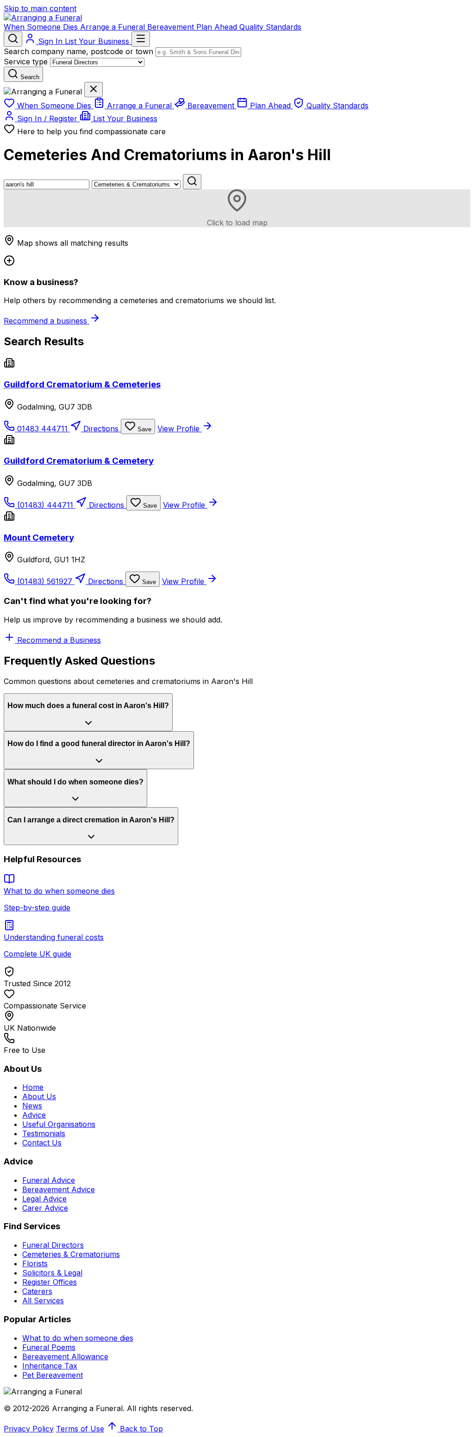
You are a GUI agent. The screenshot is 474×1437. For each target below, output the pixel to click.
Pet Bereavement (52, 1375)
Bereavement (171, 26)
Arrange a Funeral (113, 26)
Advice (34, 1115)
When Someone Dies (42, 26)
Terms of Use (80, 1428)
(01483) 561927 (45, 581)
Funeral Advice (48, 1180)
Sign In (50, 41)
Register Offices (49, 1282)
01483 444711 (42, 428)
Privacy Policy (29, 1428)
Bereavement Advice (58, 1189)
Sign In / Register (47, 118)
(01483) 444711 (45, 505)
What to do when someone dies (77, 1338)
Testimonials (43, 1133)
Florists (35, 1263)
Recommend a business (46, 320)
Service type (26, 61)
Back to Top (140, 1428)
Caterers (37, 1291)
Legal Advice (44, 1198)
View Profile (179, 428)
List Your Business (98, 41)
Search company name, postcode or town (78, 51)
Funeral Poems (48, 1347)
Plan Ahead (217, 26)
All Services (43, 1300)
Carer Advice (45, 1208)
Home (33, 1087)
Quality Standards (270, 26)
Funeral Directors (53, 1245)
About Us (39, 1096)
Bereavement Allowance (65, 1356)
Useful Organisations (58, 1124)
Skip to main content (40, 8)
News (32, 1105)
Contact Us (42, 1142)
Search (29, 77)
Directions (101, 428)
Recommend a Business (58, 640)
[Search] (13, 39)
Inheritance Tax (49, 1365)
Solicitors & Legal (52, 1272)
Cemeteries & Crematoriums (71, 1254)
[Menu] (140, 39)
